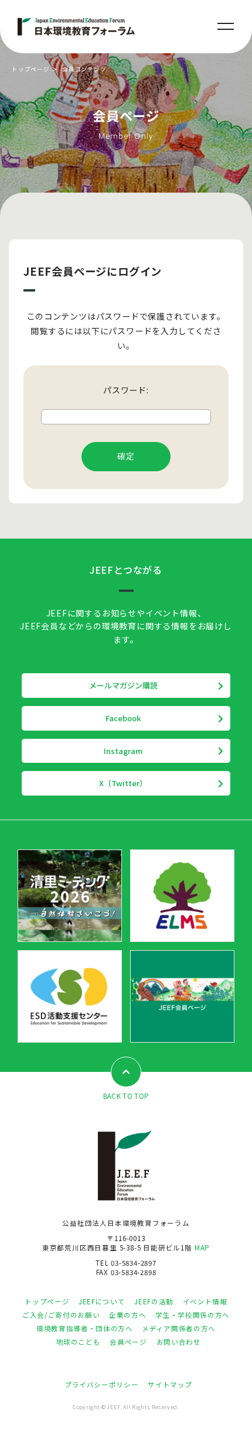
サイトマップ (170, 1384)
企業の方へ (127, 1315)
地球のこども (78, 1341)
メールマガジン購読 (123, 685)
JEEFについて (102, 1301)
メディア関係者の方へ (178, 1328)
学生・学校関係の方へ (192, 1315)
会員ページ (128, 1341)
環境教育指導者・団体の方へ (84, 1328)
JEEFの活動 (153, 1301)
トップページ (31, 69)
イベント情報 (205, 1301)
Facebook (123, 718)
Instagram (123, 750)
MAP (202, 1247)
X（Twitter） (123, 783)
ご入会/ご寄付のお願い (61, 1315)
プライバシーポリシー (101, 1384)
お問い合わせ (178, 1341)
